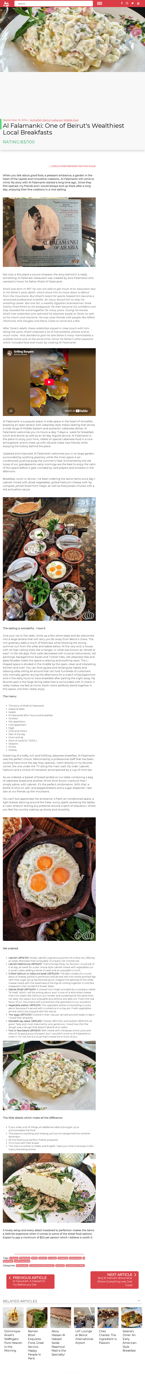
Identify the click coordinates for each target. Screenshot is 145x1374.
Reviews (60, 1265)
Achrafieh (36, 120)
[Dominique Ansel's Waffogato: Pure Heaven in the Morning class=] (13, 1317)
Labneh (42, 1258)
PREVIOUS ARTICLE (30, 1278)
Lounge (52, 1258)
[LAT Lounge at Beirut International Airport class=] (84, 1317)
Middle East (70, 120)
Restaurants (22, 1265)
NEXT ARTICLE (119, 1275)
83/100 (28, 142)
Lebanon (57, 120)
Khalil (34, 1258)
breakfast (62, 1258)
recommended (22, 1261)
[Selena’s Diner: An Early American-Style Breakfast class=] (131, 1317)
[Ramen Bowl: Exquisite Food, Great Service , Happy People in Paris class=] (36, 1317)
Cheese (13, 1258)
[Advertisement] (72, 93)
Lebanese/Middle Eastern (42, 1265)
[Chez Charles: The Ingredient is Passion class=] (108, 1317)
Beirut (47, 120)
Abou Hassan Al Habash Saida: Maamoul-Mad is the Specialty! (59, 1343)
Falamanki (24, 1258)
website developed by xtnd (72, 1373)
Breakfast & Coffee (75, 1265)
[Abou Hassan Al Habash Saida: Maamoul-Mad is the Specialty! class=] (60, 1317)
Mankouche (75, 1258)
